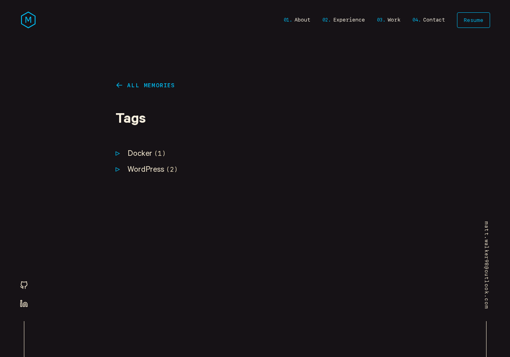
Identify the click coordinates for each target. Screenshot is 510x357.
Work (394, 20)
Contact (434, 20)
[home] (28, 20)
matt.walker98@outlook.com (486, 265)
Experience (349, 20)
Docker (147, 154)
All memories (151, 85)
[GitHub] (24, 286)
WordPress (153, 170)
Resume (473, 20)
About (302, 20)
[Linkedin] (24, 304)
